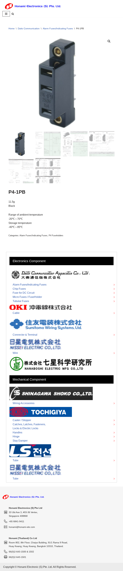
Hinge (16, 436)
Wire (15, 353)
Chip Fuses (19, 288)
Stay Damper (20, 440)
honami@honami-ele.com (22, 527)
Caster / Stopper (22, 420)
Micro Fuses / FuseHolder (27, 297)
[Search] (13, 14)
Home (11, 28)
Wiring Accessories (23, 403)
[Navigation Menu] (6, 13)
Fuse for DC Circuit (23, 292)
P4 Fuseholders (56, 235)
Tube (15, 460)
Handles (17, 432)
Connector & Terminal (25, 334)
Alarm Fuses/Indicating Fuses (58, 28)
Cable (16, 313)
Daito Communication (29, 28)
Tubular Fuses (21, 301)
